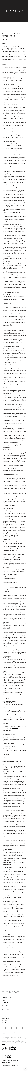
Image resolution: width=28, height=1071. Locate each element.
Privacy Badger (18, 535)
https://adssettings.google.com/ (16, 545)
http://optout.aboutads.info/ (9, 557)
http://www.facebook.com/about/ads (14, 546)
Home (3, 1013)
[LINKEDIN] (10, 1028)
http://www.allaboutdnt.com (8, 576)
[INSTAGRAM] (6, 1028)
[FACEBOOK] (3, 1028)
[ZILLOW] (17, 1028)
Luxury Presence (6, 1062)
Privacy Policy (14, 1065)
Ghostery (10, 536)
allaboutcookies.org (10, 524)
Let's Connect (4, 1020)
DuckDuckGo (6, 536)
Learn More (3, 1044)
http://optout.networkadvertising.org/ (14, 559)
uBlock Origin (16, 536)
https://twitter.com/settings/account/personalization (13, 548)
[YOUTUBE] (14, 1028)
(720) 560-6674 (4, 1000)
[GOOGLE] (21, 1028)
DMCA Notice (4, 1022)
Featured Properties (5, 1018)
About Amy (4, 1016)
